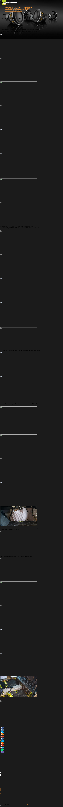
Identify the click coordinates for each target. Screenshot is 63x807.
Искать (2, 2)
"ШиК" (26, 804)
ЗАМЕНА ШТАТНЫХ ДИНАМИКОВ (13, 11)
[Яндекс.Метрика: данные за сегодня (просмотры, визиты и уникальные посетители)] (4, 806)
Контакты (27, 8)
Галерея (26, 9)
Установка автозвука (11, 8)
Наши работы (28, 7)
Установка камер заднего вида (14, 9)
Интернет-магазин (8, 6)
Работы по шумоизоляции (13, 7)
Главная (5, 4)
